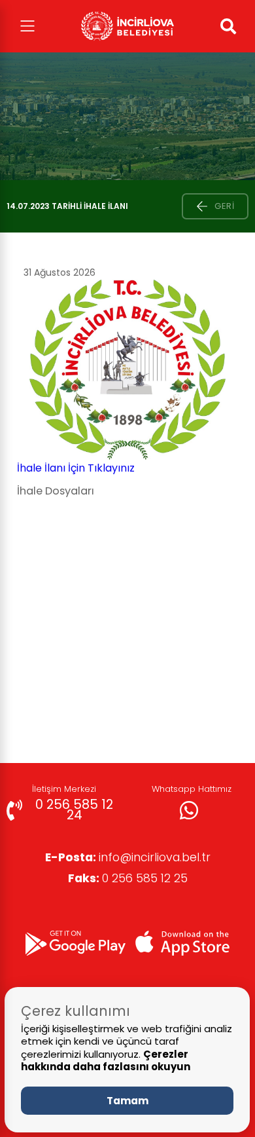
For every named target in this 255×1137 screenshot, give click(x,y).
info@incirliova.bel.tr (128, 857)
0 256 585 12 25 (128, 878)
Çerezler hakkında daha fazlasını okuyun (105, 1060)
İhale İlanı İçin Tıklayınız (76, 467)
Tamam (127, 1101)
